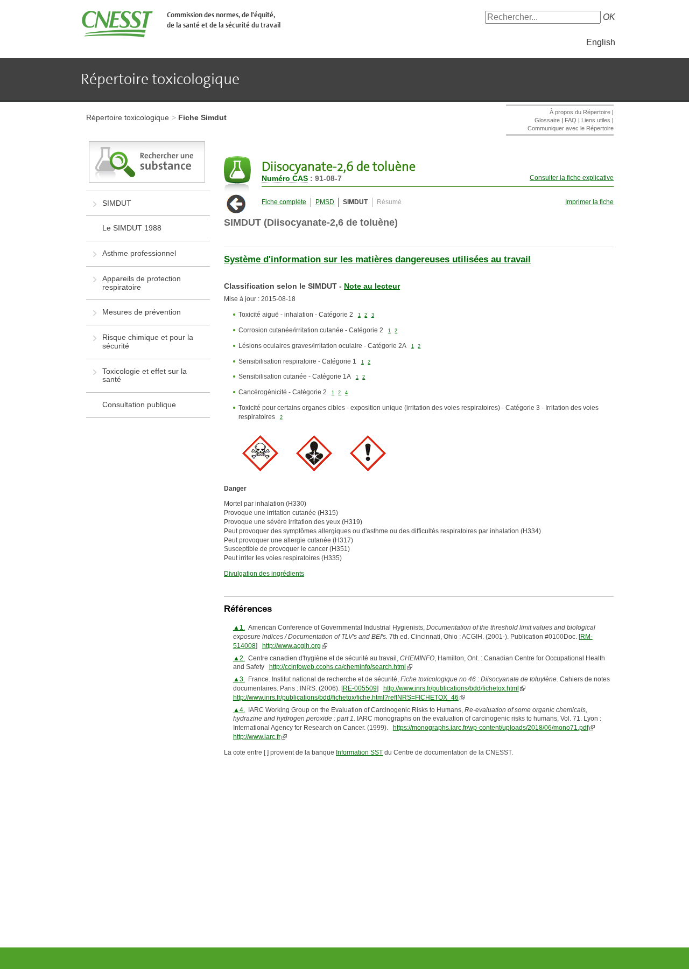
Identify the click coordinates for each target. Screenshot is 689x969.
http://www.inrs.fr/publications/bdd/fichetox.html (451, 688)
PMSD (324, 202)
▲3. (239, 679)
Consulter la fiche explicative (572, 178)
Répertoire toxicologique (127, 117)
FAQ (570, 120)
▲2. (239, 658)
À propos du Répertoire (580, 112)
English (600, 42)
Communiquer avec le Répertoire (571, 128)
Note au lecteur (372, 286)
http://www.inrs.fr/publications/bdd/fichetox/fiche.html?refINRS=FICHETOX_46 (346, 697)
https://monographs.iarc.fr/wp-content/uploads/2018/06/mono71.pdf (490, 727)
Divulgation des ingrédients (264, 573)
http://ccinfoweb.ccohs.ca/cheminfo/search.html (337, 667)
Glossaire (547, 120)
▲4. (239, 710)
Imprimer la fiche (589, 202)
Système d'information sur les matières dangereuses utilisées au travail (377, 259)
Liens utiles (595, 120)
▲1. (239, 627)
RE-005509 (360, 688)
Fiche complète (284, 202)
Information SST (359, 752)
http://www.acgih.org (291, 646)
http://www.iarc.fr (256, 737)
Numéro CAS (285, 178)
